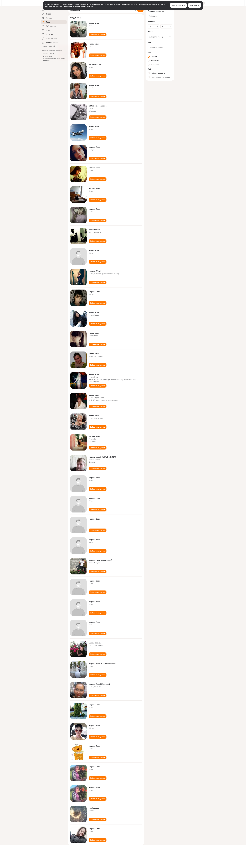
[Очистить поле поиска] (136, 10)
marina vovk (94, 85)
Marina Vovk (94, 23)
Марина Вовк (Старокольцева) (102, 663)
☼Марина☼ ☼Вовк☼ (98, 106)
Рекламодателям (48, 50)
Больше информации (83, 6)
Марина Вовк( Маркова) (99, 684)
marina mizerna (95, 643)
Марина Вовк (94, 147)
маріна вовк (94, 808)
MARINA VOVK (95, 64)
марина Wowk (95, 271)
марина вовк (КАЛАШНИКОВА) (102, 457)
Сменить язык (47, 46)
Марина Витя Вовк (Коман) (100, 560)
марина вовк (94, 168)
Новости (45, 53)
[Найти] (140, 10)
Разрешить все (178, 5)
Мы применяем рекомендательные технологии (53, 58)
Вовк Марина (94, 230)
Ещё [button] (51, 53)
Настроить (194, 5)
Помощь (59, 50)
